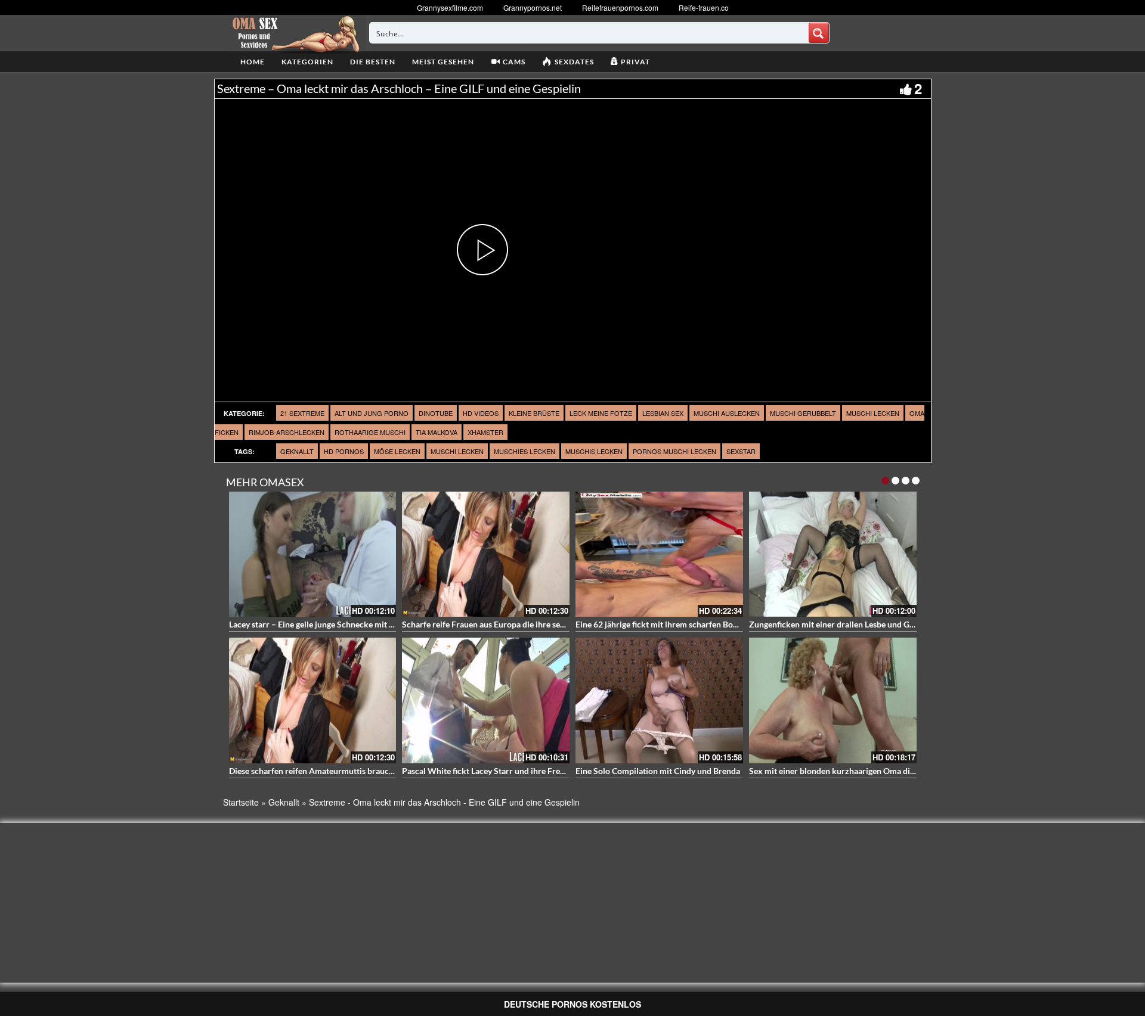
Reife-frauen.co (704, 7)
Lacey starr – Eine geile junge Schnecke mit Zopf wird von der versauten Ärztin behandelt (393, 624)
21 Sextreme (302, 413)
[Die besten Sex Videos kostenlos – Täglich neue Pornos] (294, 33)
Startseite (241, 802)
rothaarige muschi (370, 432)
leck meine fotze (601, 413)
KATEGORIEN (307, 61)
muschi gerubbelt (803, 413)
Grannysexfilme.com (450, 7)
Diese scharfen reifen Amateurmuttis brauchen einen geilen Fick (347, 771)
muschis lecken (594, 451)
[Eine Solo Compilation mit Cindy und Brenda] (659, 700)
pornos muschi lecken (674, 451)
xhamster (485, 432)
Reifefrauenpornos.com (620, 7)
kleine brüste (534, 413)
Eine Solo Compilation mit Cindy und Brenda (657, 771)
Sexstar (741, 451)
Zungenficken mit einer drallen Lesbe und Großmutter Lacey (860, 624)
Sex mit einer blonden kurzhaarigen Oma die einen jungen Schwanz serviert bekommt (907, 771)
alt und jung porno (372, 413)
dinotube (436, 413)
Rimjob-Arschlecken (286, 432)
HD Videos (481, 413)
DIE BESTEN (372, 61)
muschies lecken (524, 451)
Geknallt (297, 451)
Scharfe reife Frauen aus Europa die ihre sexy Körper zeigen (512, 624)
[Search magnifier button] (819, 33)
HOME (252, 61)
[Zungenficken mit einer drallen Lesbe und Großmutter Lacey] (833, 554)
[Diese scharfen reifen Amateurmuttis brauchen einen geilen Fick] (313, 700)
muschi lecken (872, 413)
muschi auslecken (727, 413)
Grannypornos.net (532, 7)
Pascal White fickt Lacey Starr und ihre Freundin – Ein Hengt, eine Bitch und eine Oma (561, 771)
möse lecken (397, 451)
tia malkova (436, 432)
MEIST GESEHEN (443, 61)
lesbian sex (662, 413)
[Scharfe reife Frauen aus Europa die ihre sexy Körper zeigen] (486, 554)
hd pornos (344, 451)
